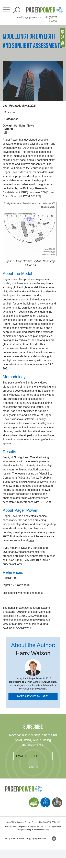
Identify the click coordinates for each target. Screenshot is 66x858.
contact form (14, 564)
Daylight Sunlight (14, 125)
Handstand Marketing (40, 830)
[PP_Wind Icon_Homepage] (45, 798)
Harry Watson (33, 653)
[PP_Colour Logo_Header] (44, 7)
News (30, 125)
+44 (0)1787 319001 (14, 838)
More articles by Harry (33, 696)
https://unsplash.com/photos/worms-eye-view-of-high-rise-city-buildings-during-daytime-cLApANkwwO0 (27, 623)
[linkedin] (5, 132)
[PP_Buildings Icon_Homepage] (57, 798)
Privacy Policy (11, 827)
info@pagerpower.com (29, 17)
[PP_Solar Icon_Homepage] (34, 798)
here (31, 540)
